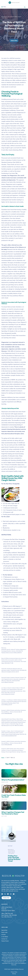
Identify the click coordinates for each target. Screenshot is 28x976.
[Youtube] (13, 894)
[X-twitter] (5, 894)
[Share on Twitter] (8, 757)
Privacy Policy (14, 972)
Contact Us (4, 939)
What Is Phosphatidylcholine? (12, 780)
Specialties (4, 930)
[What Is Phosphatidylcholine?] (14, 773)
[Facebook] (2, 894)
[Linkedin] (8, 894)
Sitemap (14, 973)
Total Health (5, 18)
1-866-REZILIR (6, 921)
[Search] (24, 7)
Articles (3, 934)
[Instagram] (10, 894)
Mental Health (18, 16)
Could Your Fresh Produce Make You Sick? (13, 796)
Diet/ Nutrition (11, 16)
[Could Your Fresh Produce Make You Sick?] (14, 788)
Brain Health (4, 16)
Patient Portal (5, 941)
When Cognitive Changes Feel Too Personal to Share (12, 813)
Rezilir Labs (4, 932)
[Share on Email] (14, 757)
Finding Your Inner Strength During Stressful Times (14, 858)
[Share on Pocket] (11, 757)
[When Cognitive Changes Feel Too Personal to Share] (14, 805)
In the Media (4, 936)
